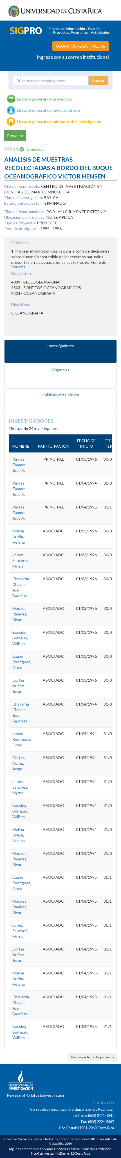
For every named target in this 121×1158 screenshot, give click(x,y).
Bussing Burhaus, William (20, 638)
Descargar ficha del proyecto (92, 1057)
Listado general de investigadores (49, 110)
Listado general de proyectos (44, 99)
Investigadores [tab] (60, 345)
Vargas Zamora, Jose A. (19, 465)
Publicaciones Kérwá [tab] (60, 394)
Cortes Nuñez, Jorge (18, 686)
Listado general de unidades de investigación (59, 121)
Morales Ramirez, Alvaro (19, 614)
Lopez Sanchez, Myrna (20, 560)
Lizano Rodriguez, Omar (21, 662)
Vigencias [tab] (60, 369)
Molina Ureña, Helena (18, 536)
